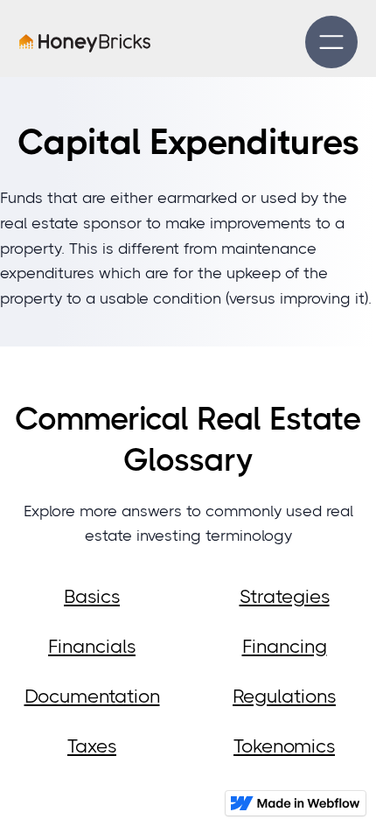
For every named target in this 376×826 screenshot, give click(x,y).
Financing (284, 646)
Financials (92, 646)
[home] (84, 42)
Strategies (285, 596)
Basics (92, 596)
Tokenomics (284, 746)
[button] (331, 42)
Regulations (284, 696)
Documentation (92, 696)
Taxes (91, 746)
